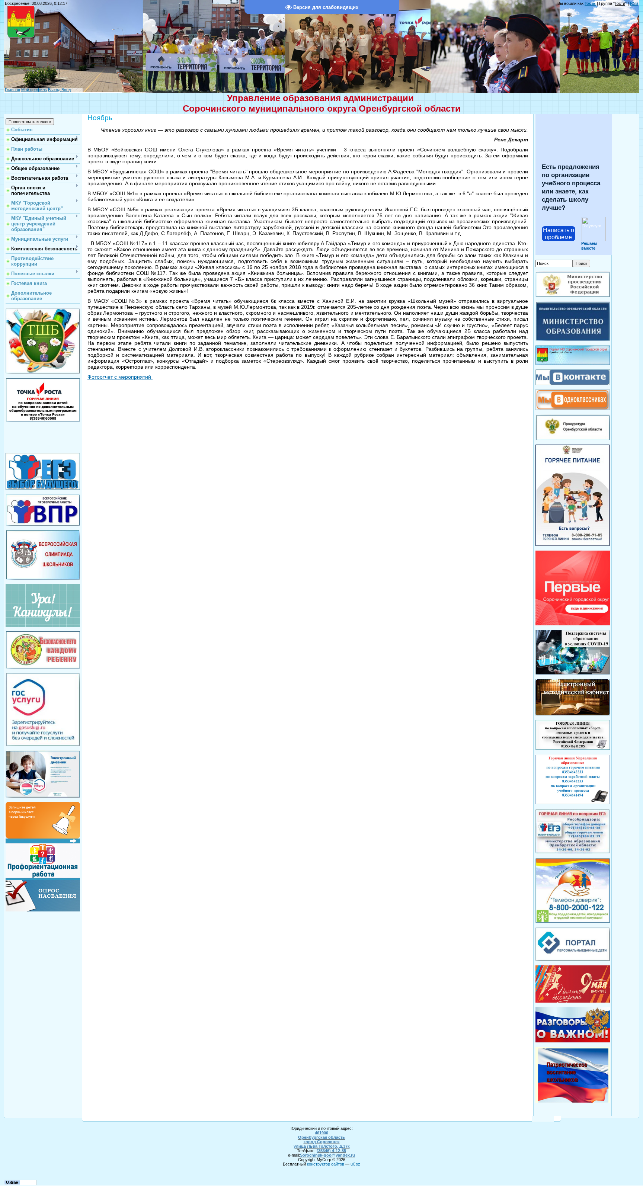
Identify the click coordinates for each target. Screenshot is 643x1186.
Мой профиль (34, 89)
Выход (54, 89)
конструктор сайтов (325, 1164)
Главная (12, 89)
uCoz (355, 1164)
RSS (634, 3)
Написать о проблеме (558, 233)
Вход (65, 89)
